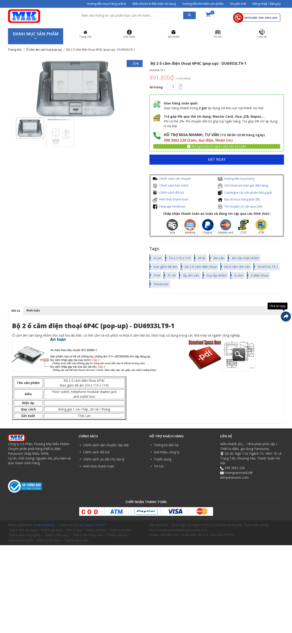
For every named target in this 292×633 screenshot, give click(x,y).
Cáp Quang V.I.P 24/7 (91, 525)
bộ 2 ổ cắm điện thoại (201, 267)
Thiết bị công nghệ (76, 540)
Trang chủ (15, 49)
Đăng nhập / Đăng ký (267, 4)
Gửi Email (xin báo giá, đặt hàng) (246, 185)
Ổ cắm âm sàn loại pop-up (44, 49)
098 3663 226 (235, 468)
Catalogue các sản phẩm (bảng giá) (248, 192)
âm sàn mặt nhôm (245, 258)
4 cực (158, 258)
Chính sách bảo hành (173, 185)
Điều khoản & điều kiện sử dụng (154, 4)
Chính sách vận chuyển (175, 178)
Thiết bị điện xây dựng (23, 530)
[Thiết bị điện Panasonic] (24, 15)
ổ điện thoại (260, 275)
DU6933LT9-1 (268, 267)
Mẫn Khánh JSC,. (47, 525)
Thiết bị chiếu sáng (57, 535)
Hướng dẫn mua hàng (239, 178)
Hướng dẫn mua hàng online (106, 4)
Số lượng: (156, 87)
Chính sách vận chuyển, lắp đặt (106, 445)
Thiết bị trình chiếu (49, 540)
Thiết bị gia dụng (51, 530)
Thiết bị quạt (74, 530)
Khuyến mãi (238, 4)
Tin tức (159, 466)
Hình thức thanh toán (173, 199)
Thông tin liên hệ (166, 445)
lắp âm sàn (191, 275)
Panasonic (161, 284)
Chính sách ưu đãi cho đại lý (103, 459)
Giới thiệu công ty (167, 452)
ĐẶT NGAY (217, 159)
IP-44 (171, 275)
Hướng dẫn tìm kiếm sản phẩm (203, 4)
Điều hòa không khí (21, 540)
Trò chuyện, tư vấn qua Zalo (243, 206)
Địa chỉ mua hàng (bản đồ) (242, 199)
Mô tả (15, 311)
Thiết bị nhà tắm (120, 530)
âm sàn (218, 258)
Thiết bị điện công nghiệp (25, 535)
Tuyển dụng (162, 459)
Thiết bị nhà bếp (96, 530)
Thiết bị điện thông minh (87, 535)
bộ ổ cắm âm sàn (237, 267)
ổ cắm (238, 275)
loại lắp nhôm (217, 275)
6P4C (202, 258)
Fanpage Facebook (172, 206)
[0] (208, 16)
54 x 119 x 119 (179, 258)
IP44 (157, 275)
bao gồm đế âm (165, 267)
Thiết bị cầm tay (117, 535)
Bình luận (33, 310)
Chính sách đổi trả (171, 192)
